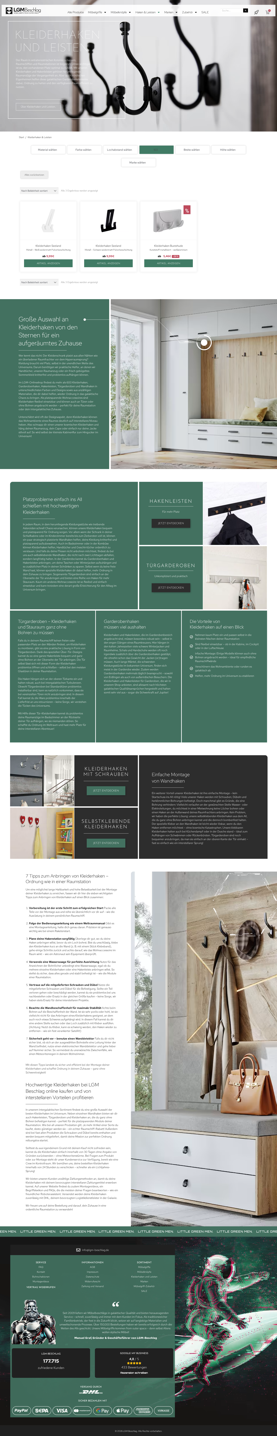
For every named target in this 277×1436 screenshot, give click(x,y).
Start (21, 137)
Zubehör (187, 12)
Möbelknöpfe (119, 12)
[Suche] (245, 10)
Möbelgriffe (95, 12)
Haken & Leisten (145, 12)
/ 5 (134, 1363)
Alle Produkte (75, 12)
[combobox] (48, 149)
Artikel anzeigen (48, 263)
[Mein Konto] (256, 12)
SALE (205, 12)
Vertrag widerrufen (40, 1287)
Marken (168, 12)
